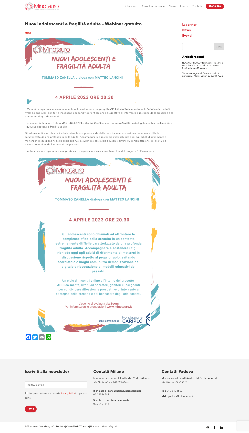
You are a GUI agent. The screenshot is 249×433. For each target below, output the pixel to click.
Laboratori (189, 24)
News (172, 6)
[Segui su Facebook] (214, 427)
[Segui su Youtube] (208, 427)
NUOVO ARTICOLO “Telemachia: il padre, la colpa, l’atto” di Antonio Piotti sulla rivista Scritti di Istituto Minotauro (202, 65)
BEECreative (83, 427)
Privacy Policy (67, 393)
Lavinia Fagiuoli (110, 427)
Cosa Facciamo (152, 6)
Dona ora (215, 6)
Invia (31, 409)
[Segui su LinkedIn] (221, 427)
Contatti (197, 6)
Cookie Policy (58, 427)
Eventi (184, 6)
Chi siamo (131, 6)
